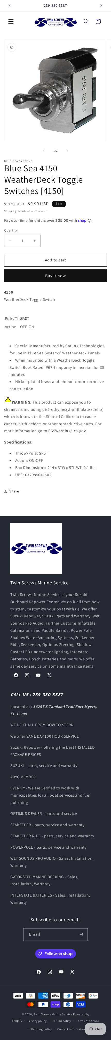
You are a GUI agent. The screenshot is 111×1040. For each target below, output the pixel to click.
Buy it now (55, 275)
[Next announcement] (101, 5)
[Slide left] (44, 151)
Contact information (71, 1029)
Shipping (10, 211)
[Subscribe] (82, 934)
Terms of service (87, 1021)
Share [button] (14, 491)
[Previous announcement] (9, 5)
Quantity (11, 230)
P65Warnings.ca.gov (67, 430)
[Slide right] (67, 151)
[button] (11, 21)
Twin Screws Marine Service (53, 1014)
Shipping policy (41, 1029)
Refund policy (61, 1021)
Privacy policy (37, 1021)
